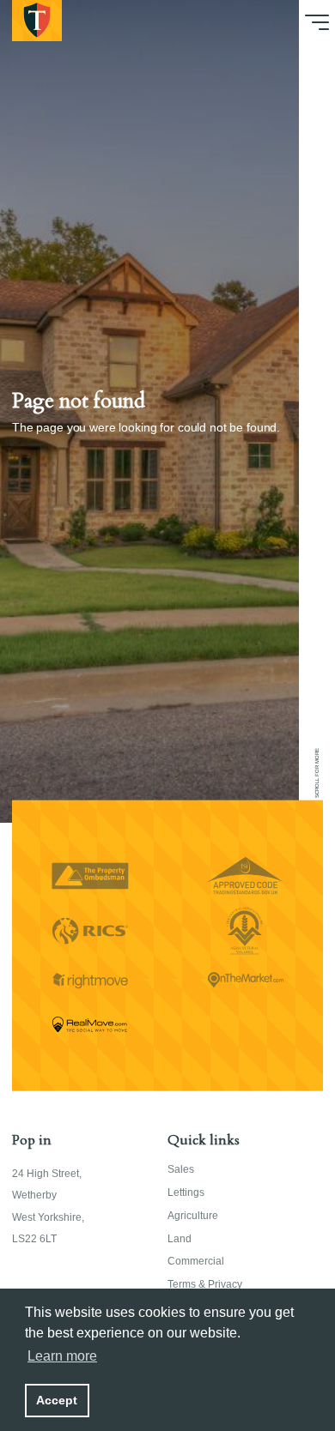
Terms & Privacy (205, 1284)
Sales (181, 1169)
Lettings (186, 1192)
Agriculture (193, 1216)
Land (180, 1239)
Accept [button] (56, 1400)
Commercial (196, 1261)
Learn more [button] (62, 1356)
